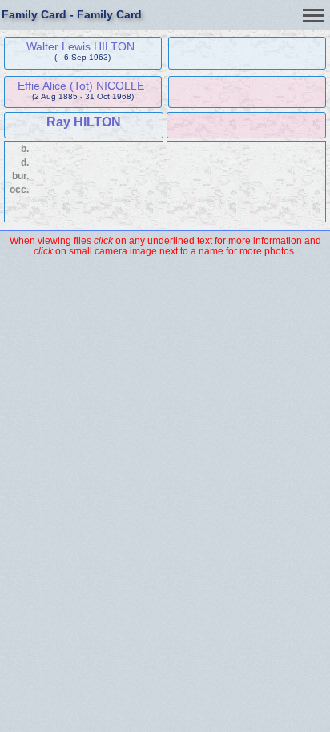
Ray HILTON (83, 122)
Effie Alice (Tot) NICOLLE (81, 85)
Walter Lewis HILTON (80, 46)
